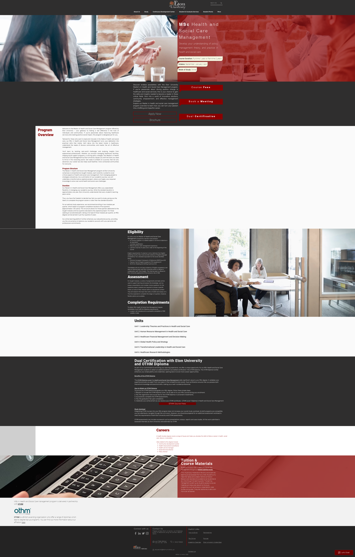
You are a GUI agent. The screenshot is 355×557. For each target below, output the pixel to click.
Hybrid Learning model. (205, 470)
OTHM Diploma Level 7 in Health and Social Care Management (158, 380)
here (23, 522)
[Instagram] (147, 533)
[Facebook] (135, 533)
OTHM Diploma (150, 376)
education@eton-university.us (164, 549)
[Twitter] (143, 533)
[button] (137, 11)
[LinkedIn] (139, 533)
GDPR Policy (144, 548)
